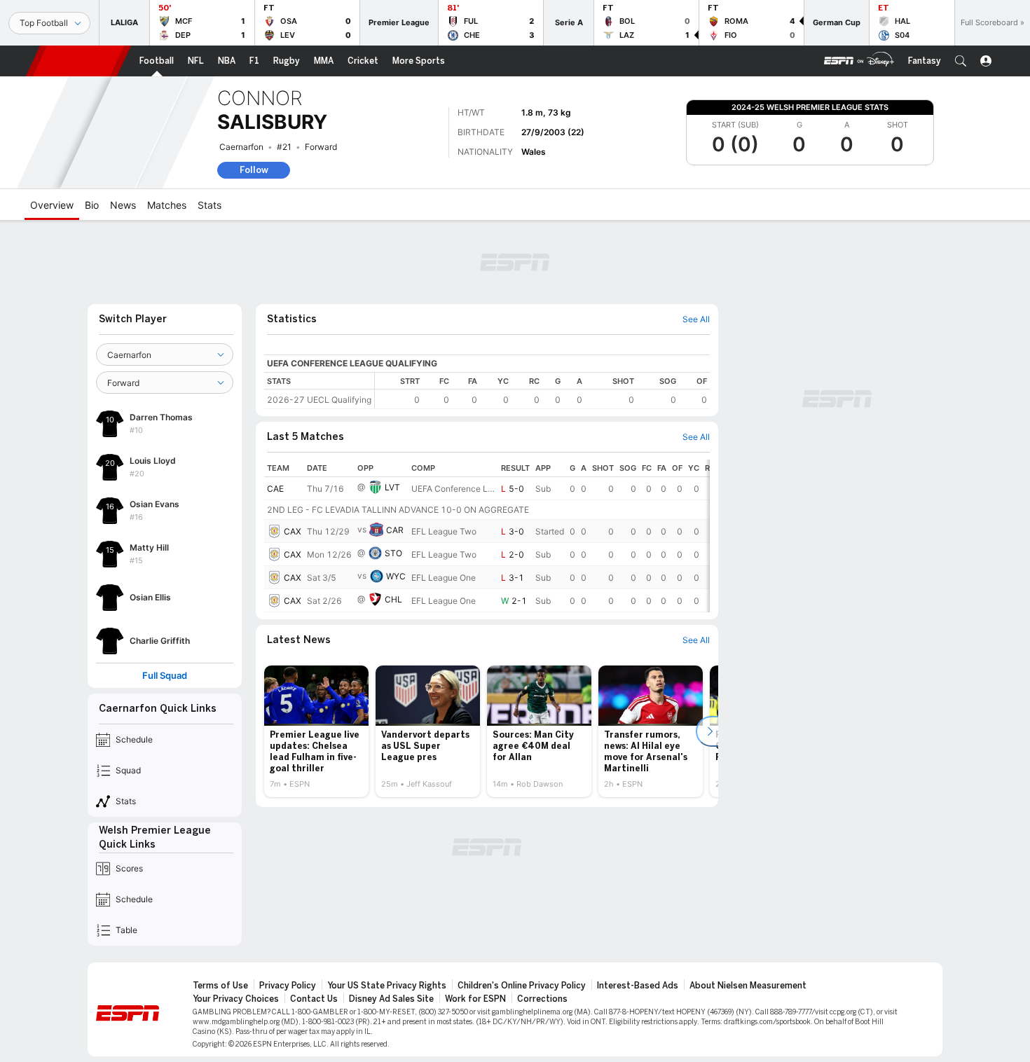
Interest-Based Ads (637, 986)
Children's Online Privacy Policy (522, 986)
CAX (292, 531)
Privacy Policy (287, 986)
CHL (393, 599)
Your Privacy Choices (236, 999)
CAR (395, 530)
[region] (542, 390)
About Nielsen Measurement (747, 986)
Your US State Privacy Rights (386, 986)
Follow (254, 170)
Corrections (542, 999)
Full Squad (164, 675)
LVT (392, 487)
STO (393, 553)
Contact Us (314, 999)
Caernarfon (241, 147)
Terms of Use (220, 986)
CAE (275, 488)
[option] (316, 731)
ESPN (78, 61)
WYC (396, 576)
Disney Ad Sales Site (391, 999)
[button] (960, 61)
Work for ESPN (475, 999)
